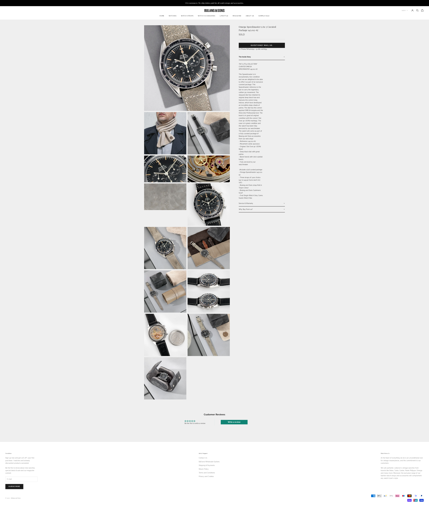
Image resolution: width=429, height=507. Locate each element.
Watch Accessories (206, 16)
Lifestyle (224, 16)
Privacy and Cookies (206, 476)
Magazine (237, 16)
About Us (250, 16)
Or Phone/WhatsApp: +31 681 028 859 (253, 49)
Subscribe (14, 486)
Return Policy (204, 469)
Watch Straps (187, 16)
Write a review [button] (234, 422)
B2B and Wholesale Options (209, 462)
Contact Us (203, 458)
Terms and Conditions (207, 473)
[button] (262, 57)
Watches (173, 16)
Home (162, 16)
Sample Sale (264, 16)
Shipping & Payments (207, 465)
